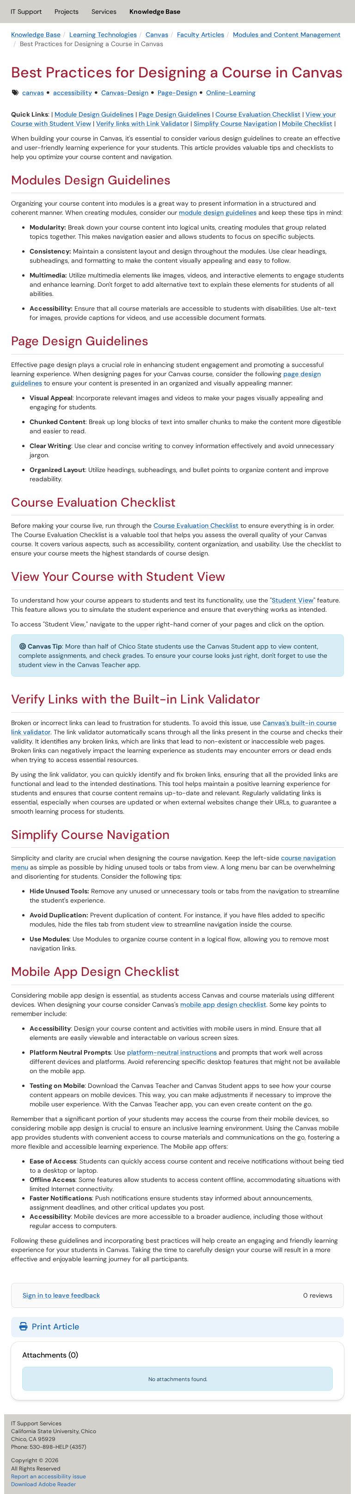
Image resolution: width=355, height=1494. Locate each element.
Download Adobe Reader (43, 1484)
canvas (33, 93)
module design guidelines (218, 212)
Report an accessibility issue (48, 1476)
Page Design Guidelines (174, 114)
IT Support (26, 11)
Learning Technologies (103, 34)
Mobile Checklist (307, 123)
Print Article (54, 1326)
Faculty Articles (200, 34)
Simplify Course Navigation (235, 123)
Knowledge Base (154, 11)
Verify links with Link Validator (142, 123)
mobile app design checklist (223, 1004)
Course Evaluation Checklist (257, 114)
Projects (67, 11)
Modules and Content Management (287, 34)
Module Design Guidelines (94, 114)
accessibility (72, 93)
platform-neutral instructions (172, 1052)
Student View (292, 600)
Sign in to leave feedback (61, 1295)
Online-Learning (231, 93)
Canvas (157, 34)
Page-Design (177, 93)
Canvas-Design (124, 93)
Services (104, 11)
